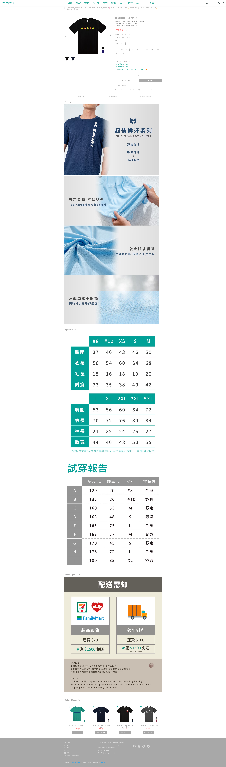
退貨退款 (66, 747)
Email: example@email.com (106, 747)
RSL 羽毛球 (151, 3)
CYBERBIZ (103, 762)
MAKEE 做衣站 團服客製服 (71, 755)
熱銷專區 (105, 3)
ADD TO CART (126, 80)
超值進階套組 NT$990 (122, 64)
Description (80, 96)
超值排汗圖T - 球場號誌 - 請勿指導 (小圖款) (124, 726)
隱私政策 (66, 750)
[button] (110, 36)
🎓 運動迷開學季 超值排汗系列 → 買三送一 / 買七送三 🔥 (132, 69)
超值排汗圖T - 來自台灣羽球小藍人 (101, 726)
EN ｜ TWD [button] (209, 3)
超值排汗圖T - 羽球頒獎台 (77, 725)
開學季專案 (96, 3)
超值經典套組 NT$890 (122, 67)
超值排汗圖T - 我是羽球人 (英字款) (148, 726)
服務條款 (66, 753)
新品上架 (78, 3)
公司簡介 (66, 745)
